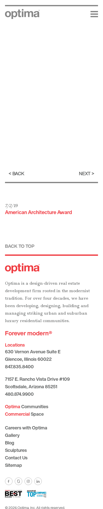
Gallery (12, 435)
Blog (9, 442)
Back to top (19, 246)
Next (84, 173)
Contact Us (16, 457)
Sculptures (16, 450)
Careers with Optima (26, 427)
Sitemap (13, 465)
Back (18, 173)
